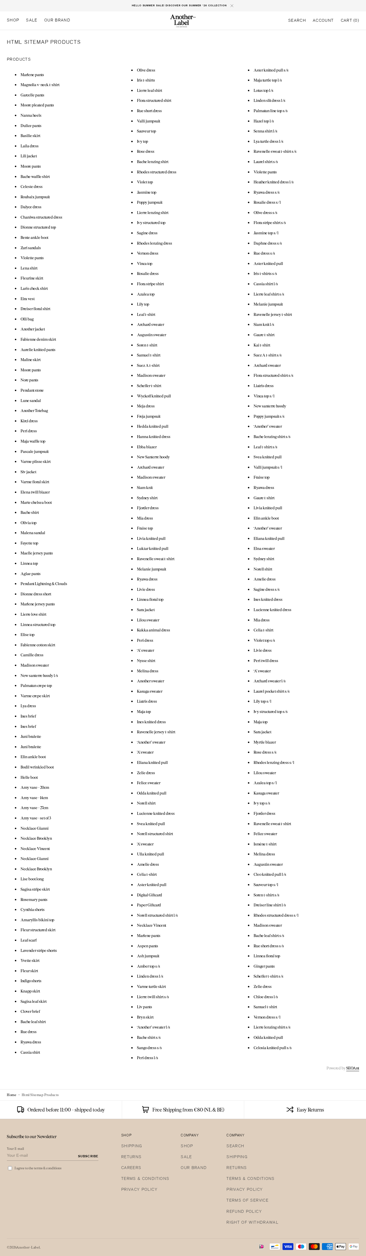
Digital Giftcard (149, 895)
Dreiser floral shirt (35, 309)
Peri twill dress (266, 660)
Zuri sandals (31, 248)
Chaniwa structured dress (41, 217)
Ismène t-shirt (265, 844)
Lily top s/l (262, 701)
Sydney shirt (147, 498)
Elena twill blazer (35, 492)
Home (11, 1094)
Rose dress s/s (265, 752)
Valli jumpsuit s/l (268, 467)
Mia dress (145, 518)
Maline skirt (31, 359)
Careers (131, 1168)
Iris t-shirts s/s (265, 273)
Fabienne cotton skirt (38, 645)
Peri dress (29, 431)
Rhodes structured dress (156, 172)
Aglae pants (31, 573)
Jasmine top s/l (266, 233)
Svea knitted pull (151, 824)
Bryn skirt (145, 1017)
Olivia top (29, 523)
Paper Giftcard (149, 905)
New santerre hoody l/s (39, 675)
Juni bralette (31, 736)
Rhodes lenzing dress (154, 243)
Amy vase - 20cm (35, 787)
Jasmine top (146, 192)
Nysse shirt (146, 660)
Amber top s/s (148, 966)
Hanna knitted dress (153, 436)
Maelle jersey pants (37, 553)
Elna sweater (264, 548)
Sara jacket (146, 610)
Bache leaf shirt (33, 1022)
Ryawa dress (31, 1042)
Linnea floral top (150, 599)
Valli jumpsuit (148, 121)
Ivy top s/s (262, 803)
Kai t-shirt (262, 345)
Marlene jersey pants (38, 604)
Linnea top (29, 563)
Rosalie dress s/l (267, 202)
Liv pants (144, 1007)
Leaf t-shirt (146, 314)
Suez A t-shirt (148, 365)
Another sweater (150, 681)
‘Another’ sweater (151, 742)
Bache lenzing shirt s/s (272, 436)
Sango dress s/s (149, 1048)
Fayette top (29, 543)
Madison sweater (35, 665)
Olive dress (146, 70)
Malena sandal (33, 533)
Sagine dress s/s (267, 589)
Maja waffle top (33, 441)
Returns (131, 1157)
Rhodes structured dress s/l (276, 915)
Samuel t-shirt (148, 355)
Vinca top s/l (264, 396)
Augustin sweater (151, 335)
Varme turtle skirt (151, 986)
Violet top (145, 182)
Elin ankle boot (33, 757)
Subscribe (88, 1156)
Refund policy (244, 1212)
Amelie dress (148, 864)
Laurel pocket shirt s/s (272, 691)
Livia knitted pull (151, 538)
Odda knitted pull (151, 793)
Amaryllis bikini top (37, 920)
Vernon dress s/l (267, 1017)
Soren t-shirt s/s (266, 895)
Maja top (144, 711)
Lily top (143, 304)
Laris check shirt (34, 288)
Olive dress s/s (265, 212)
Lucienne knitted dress (156, 813)
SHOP (187, 1146)
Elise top (28, 634)
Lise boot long (32, 879)
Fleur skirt (29, 971)
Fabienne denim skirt (38, 339)
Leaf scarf (29, 940)
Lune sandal (31, 400)
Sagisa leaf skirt (34, 1001)
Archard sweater (150, 324)
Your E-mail (15, 1148)
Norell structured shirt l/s (157, 915)
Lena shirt (29, 268)
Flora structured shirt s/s (273, 375)
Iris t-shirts (146, 80)
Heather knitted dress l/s (274, 182)
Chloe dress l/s (266, 997)
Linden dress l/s (150, 976)
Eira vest (28, 299)
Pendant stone (32, 390)
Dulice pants (31, 125)
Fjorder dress (148, 508)
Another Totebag (34, 410)
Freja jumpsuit (148, 416)
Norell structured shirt (155, 834)
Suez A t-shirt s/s (268, 355)
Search (235, 1146)
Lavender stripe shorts (39, 950)
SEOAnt (352, 1068)
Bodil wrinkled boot (37, 767)
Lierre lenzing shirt (152, 212)
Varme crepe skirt (35, 696)
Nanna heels (31, 115)
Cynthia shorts (33, 909)
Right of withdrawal (252, 1223)
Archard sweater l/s (270, 681)
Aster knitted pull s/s (271, 70)
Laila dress (30, 146)
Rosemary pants (34, 899)
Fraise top (145, 528)
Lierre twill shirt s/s (153, 997)
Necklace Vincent (35, 848)
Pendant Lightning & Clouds (44, 584)
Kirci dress (29, 421)
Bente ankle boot (34, 237)
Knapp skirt (30, 991)
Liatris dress (147, 701)
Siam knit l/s (264, 324)
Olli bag (27, 319)
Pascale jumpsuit (35, 451)
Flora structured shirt (154, 100)
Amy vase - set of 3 (36, 818)
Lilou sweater (148, 620)
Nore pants (29, 380)
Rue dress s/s (264, 253)
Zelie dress (146, 773)
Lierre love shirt (33, 614)
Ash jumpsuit (148, 956)
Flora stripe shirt (150, 284)
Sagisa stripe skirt (35, 889)
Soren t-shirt (147, 345)
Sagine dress (147, 233)
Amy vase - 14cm (34, 798)
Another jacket (33, 329)
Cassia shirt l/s (266, 284)
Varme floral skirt (35, 482)
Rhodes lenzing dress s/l (274, 762)
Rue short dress (149, 111)
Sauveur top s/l (266, 884)
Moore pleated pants (37, 105)
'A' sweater (145, 752)
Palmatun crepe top (36, 685)
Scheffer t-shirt (149, 386)
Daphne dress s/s (268, 243)
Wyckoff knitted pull (154, 396)
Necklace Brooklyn (36, 838)
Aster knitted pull (151, 884)
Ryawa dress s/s (267, 192)
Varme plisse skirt (36, 461)
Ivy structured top (151, 222)
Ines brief (28, 716)
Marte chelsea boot (36, 502)
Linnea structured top (38, 624)
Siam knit (145, 487)
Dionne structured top (38, 227)
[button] (297, 21)
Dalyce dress (31, 207)
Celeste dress (32, 186)
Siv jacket (28, 472)
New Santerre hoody (153, 457)
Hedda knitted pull (152, 426)
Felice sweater (148, 783)
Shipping (131, 1146)
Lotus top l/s (263, 90)
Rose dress (145, 151)
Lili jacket (29, 156)
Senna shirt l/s (265, 131)
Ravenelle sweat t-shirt (155, 559)
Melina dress (147, 671)
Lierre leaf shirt (149, 90)
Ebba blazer (147, 447)
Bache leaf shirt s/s (269, 935)
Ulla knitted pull (150, 854)
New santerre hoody (270, 406)
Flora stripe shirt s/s (270, 222)
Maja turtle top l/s (268, 80)
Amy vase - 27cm (34, 808)
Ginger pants (264, 966)
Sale (186, 1157)
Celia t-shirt (147, 874)
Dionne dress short (36, 594)
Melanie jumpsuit (151, 569)
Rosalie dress (148, 273)
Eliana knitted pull (152, 762)
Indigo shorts (31, 981)
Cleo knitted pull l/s (270, 874)
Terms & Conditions (145, 1179)
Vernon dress (147, 253)
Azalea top (146, 294)
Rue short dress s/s (269, 946)
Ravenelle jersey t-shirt (156, 732)
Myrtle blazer (265, 742)
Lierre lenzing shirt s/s (272, 1027)
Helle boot (29, 777)
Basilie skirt (30, 135)
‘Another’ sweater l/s (153, 1027)
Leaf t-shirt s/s (265, 447)
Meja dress (146, 406)
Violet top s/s (264, 640)
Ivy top (142, 141)
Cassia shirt (30, 1052)
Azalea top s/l (265, 783)
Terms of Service (247, 1200)
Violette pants (32, 258)
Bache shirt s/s (149, 1037)
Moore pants (31, 166)
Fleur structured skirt (38, 930)
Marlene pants (32, 75)
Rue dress (29, 1032)
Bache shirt (30, 512)
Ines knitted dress (151, 722)
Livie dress (146, 589)
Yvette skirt (30, 960)
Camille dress (32, 655)
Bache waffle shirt (35, 176)
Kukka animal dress (153, 630)
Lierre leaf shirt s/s (269, 294)
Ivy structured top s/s (271, 711)
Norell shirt (146, 803)
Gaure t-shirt (264, 335)
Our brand (194, 1168)
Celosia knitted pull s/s (273, 1048)
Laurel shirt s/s (266, 162)
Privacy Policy (139, 1190)
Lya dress (28, 706)
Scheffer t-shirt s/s (268, 976)
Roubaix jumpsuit (35, 197)
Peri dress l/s (147, 1058)
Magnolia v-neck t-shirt (40, 85)
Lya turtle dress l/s (268, 141)
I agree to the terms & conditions (38, 1168)
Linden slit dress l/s (269, 100)
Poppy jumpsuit (149, 202)
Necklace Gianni (35, 828)
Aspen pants (147, 946)
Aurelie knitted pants (38, 349)
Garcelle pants (32, 95)
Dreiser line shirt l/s (270, 905)
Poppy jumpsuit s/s (269, 416)
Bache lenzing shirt (152, 162)
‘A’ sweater (145, 650)
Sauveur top (146, 131)
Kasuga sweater (149, 691)
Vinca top (144, 263)
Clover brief (30, 1011)
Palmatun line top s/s (271, 111)
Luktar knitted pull (152, 548)
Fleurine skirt (32, 278)
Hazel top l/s (264, 121)
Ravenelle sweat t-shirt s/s (275, 151)
